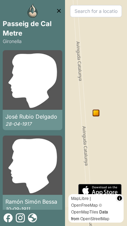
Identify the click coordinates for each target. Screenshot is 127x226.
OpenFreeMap (84, 205)
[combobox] (96, 11)
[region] (96, 113)
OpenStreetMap (94, 218)
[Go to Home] (32, 11)
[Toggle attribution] (119, 198)
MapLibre (80, 198)
